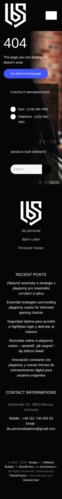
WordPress (26, 466)
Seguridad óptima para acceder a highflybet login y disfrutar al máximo (31, 326)
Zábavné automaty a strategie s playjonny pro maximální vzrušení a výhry (31, 288)
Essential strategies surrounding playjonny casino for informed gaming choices (31, 307)
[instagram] (23, 130)
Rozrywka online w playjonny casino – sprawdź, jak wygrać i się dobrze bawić (31, 346)
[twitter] (17, 130)
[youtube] (36, 260)
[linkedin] (42, 260)
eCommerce (47, 466)
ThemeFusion (17, 475)
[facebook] (12, 130)
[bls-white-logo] (15, 5)
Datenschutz (31, 480)
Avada (33, 462)
